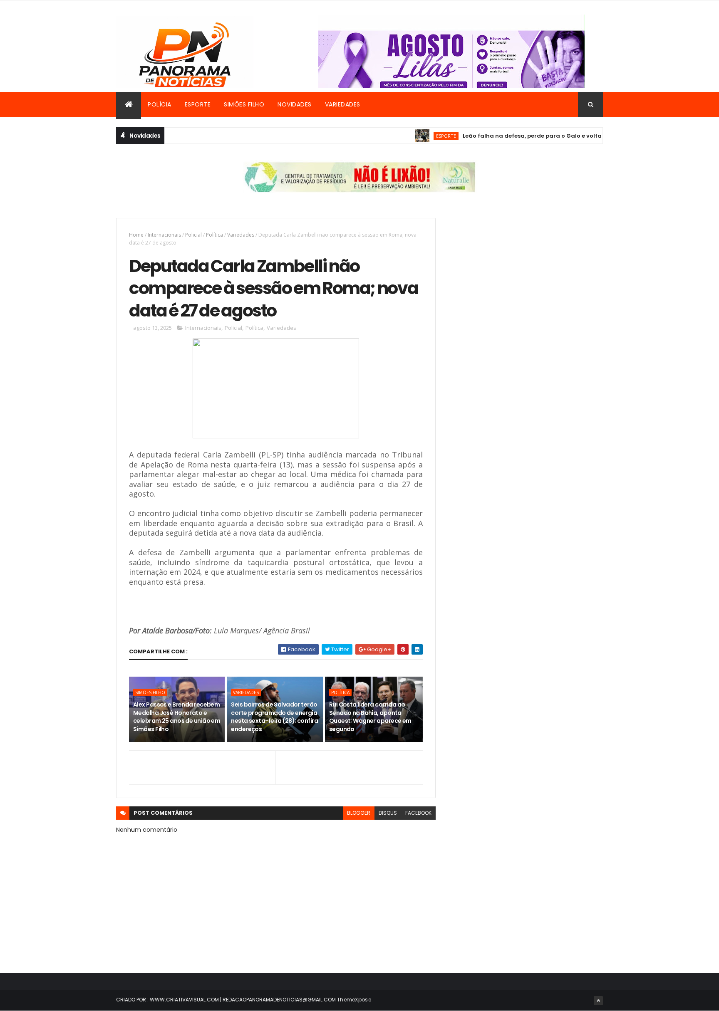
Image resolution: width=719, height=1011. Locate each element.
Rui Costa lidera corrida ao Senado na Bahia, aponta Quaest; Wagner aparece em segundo (370, 716)
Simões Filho (244, 104)
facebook (418, 812)
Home (136, 234)
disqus (388, 812)
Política (214, 234)
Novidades (295, 104)
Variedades (342, 104)
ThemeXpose (354, 999)
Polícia (159, 104)
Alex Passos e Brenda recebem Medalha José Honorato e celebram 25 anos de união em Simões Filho (176, 716)
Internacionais (164, 234)
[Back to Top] (598, 1000)
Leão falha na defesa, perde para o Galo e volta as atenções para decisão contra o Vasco (578, 136)
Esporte (198, 104)
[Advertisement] (527, 276)
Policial (193, 234)
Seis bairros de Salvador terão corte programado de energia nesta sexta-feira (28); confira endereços (274, 716)
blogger (358, 812)
